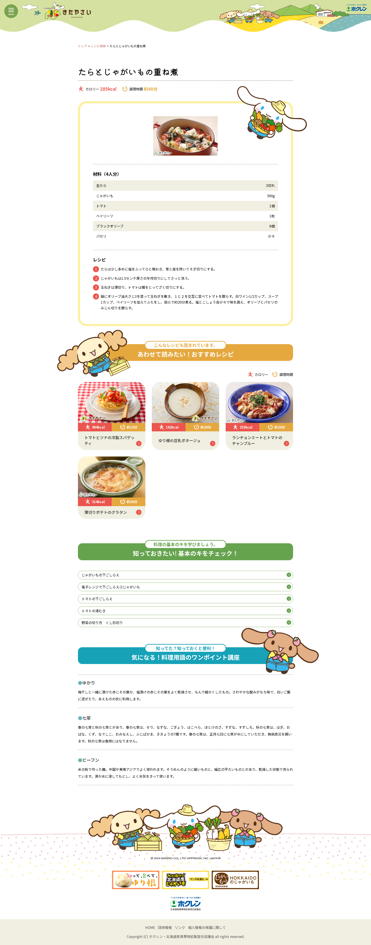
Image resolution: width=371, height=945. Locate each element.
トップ (82, 46)
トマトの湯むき (94, 610)
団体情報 (165, 927)
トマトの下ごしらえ (97, 598)
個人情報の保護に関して (207, 927)
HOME (150, 927)
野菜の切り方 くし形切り (102, 622)
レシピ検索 (98, 46)
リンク (180, 927)
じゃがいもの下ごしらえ (100, 574)
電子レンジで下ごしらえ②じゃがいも (111, 586)
